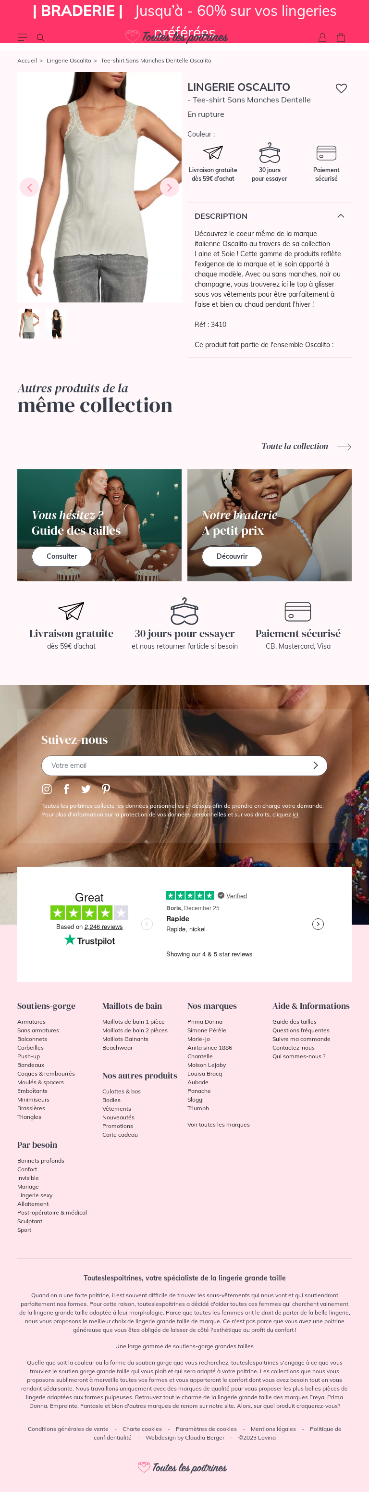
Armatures (31, 1021)
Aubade (198, 1082)
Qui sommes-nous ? (298, 1056)
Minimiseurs (33, 1099)
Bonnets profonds (40, 1160)
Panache (199, 1090)
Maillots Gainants (125, 1038)
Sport (24, 1229)
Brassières (31, 1108)
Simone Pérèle (206, 1030)
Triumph (198, 1108)
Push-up (28, 1056)
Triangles (29, 1116)
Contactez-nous (293, 1047)
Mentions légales (273, 1428)
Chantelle (200, 1056)
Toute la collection (295, 446)
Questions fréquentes (301, 1030)
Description (221, 216)
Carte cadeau (120, 1134)
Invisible (28, 1177)
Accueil (27, 60)
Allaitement (33, 1203)
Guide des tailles (294, 1021)
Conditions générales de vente (68, 1428)
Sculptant (29, 1221)
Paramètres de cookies (206, 1428)
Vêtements (116, 1108)
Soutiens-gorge (46, 1006)
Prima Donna (204, 1021)
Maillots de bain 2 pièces (135, 1030)
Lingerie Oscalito (69, 60)
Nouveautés (118, 1117)
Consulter (62, 556)
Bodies (111, 1099)
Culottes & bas (121, 1091)
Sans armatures (38, 1030)
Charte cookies (142, 1428)
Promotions (117, 1125)
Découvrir (232, 556)
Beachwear (117, 1047)
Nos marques (212, 1006)
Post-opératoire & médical (52, 1212)
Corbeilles (30, 1047)
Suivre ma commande (301, 1038)
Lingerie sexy (34, 1195)
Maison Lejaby (206, 1064)
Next (169, 187)
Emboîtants (32, 1090)
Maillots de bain (132, 1006)
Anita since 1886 (209, 1047)
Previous (29, 187)
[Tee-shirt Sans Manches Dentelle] (99, 187)
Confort (27, 1169)
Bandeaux (30, 1064)
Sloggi (195, 1099)
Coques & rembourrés (46, 1073)
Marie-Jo (198, 1038)
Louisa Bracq (204, 1073)
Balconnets (32, 1038)
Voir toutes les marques (218, 1124)
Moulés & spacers (40, 1082)
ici (295, 814)
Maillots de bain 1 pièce (133, 1021)
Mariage (28, 1186)
